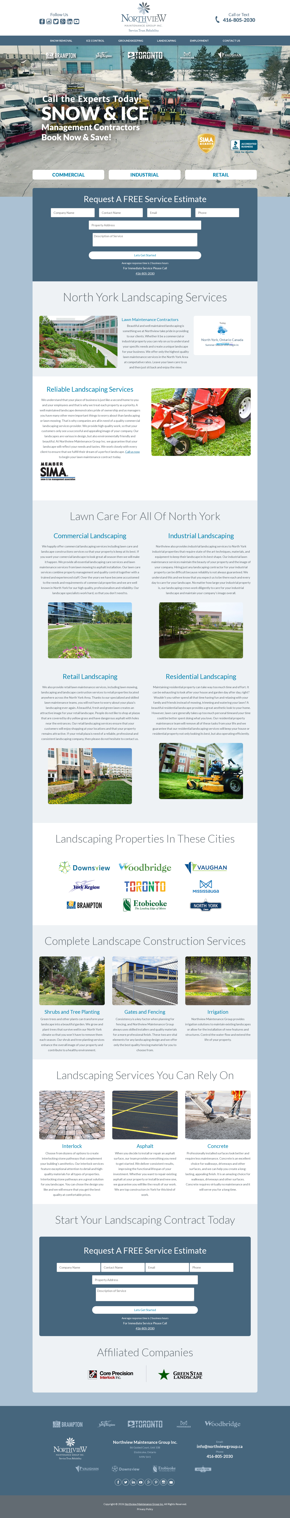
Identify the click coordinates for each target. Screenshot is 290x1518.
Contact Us (231, 40)
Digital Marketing (137, 1507)
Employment (199, 40)
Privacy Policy (145, 1509)
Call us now (132, 452)
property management (78, 572)
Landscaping (166, 40)
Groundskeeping (130, 40)
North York (60, 588)
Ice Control (95, 40)
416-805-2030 (239, 20)
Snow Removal (61, 40)
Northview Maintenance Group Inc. (144, 1504)
